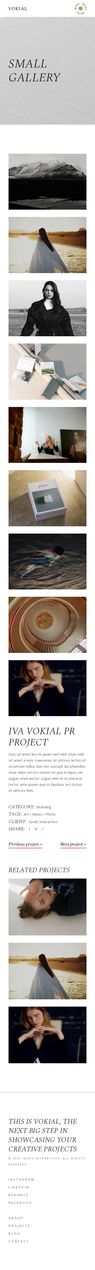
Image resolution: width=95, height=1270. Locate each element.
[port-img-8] (47, 435)
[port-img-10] (47, 245)
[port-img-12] (47, 625)
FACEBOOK (20, 1203)
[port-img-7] (47, 498)
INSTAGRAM (22, 1179)
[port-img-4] (47, 182)
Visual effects (47, 974)
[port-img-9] (47, 371)
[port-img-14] (47, 688)
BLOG (15, 1233)
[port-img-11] (47, 308)
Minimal (47, 1031)
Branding (44, 806)
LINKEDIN (19, 1187)
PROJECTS (20, 1226)
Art (26, 814)
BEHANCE (19, 1195)
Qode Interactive (43, 821)
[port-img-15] (47, 561)
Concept (47, 903)
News (37, 814)
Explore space (47, 1038)
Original (47, 967)
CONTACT (19, 1241)
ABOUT (16, 1218)
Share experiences (47, 910)
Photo (50, 814)
